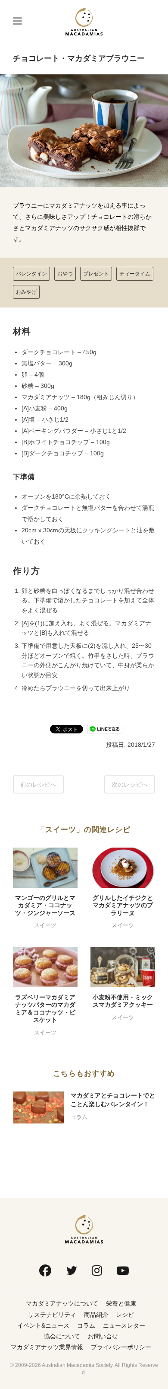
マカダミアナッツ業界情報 (47, 1347)
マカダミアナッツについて (62, 1303)
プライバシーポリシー (121, 1347)
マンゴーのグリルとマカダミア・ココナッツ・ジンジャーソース (45, 905)
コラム (79, 1117)
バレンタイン (31, 274)
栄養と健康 (121, 1303)
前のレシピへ (38, 784)
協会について (62, 1336)
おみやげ (26, 292)
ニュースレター (124, 1325)
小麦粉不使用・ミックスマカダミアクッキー (123, 1001)
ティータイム (134, 274)
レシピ (125, 1314)
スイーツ (45, 925)
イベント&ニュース (43, 1325)
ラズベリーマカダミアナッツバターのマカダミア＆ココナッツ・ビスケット (45, 1009)
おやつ (65, 274)
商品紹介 (96, 1314)
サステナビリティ (52, 1314)
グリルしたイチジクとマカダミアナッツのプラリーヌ (123, 905)
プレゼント (96, 274)
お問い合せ (103, 1336)
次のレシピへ (130, 784)
